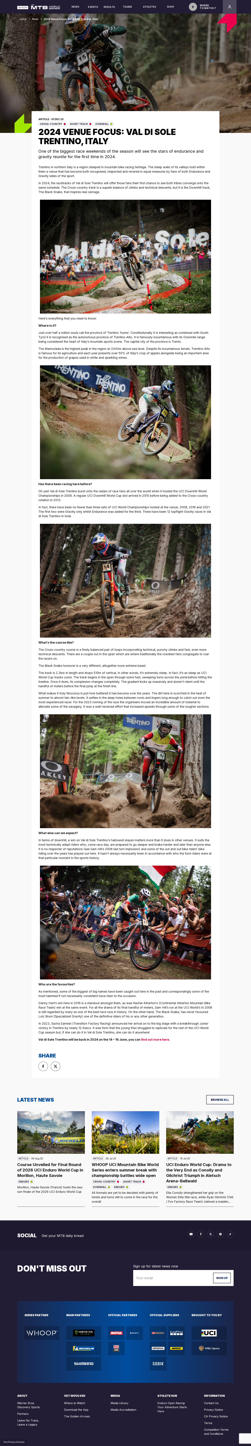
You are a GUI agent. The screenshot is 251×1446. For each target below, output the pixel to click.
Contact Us (211, 1403)
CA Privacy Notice (216, 1416)
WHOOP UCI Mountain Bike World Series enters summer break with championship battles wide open (125, 1170)
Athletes (149, 6)
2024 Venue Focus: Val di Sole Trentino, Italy (71, 19)
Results (109, 6)
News (75, 6)
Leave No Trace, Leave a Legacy (28, 1422)
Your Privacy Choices (13, 1442)
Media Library (119, 1403)
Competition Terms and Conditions (216, 1431)
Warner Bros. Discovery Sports (28, 1405)
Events (93, 6)
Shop (170, 6)
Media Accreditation (123, 1409)
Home (23, 19)
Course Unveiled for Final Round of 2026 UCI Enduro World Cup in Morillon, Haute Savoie (50, 1170)
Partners (23, 1413)
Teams (127, 6)
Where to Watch (74, 1403)
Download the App (76, 1409)
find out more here (155, 1039)
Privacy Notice (213, 1409)
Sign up (222, 1278)
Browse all (220, 1099)
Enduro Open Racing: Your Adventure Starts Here (172, 1407)
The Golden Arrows (77, 1416)
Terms (208, 1423)
